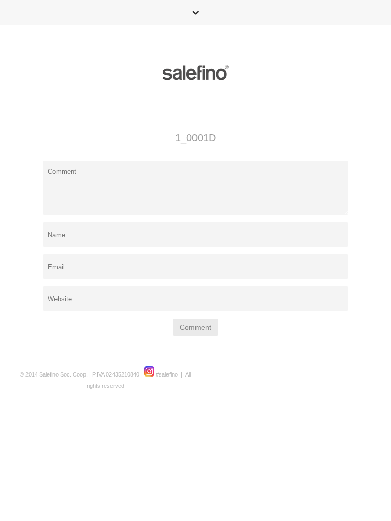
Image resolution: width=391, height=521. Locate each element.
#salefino (166, 374)
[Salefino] (195, 74)
